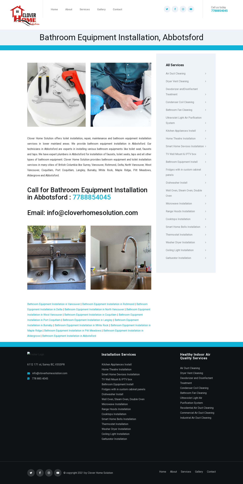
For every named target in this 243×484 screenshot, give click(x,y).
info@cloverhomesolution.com (49, 373)
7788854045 (219, 10)
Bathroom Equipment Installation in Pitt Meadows (72, 330)
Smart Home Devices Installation (185, 146)
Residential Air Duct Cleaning (197, 407)
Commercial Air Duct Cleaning (197, 412)
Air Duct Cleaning (175, 73)
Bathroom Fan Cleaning (179, 109)
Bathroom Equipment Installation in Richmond (108, 304)
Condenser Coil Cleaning (180, 102)
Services (85, 9)
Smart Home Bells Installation (183, 226)
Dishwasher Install (176, 182)
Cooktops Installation (178, 219)
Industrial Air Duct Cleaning (195, 417)
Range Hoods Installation (180, 211)
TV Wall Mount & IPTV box (181, 154)
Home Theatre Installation (181, 138)
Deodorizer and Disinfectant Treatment (196, 380)
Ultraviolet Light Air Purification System (184, 120)
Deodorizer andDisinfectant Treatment (182, 92)
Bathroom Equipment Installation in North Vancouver (94, 309)
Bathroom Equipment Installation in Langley (87, 320)
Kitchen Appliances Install (181, 130)
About (68, 9)
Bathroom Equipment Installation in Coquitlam (90, 314)
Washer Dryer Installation (180, 242)
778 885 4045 (40, 378)
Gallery (101, 9)
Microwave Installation (179, 203)
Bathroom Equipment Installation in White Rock (81, 325)
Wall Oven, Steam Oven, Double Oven (184, 193)
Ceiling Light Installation (180, 250)
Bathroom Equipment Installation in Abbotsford (69, 335)
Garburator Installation (178, 258)
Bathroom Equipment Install (182, 161)
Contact (117, 9)
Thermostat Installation (179, 234)
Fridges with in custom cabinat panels (183, 172)
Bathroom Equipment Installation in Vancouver (53, 304)
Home (54, 9)
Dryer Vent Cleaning (177, 81)
